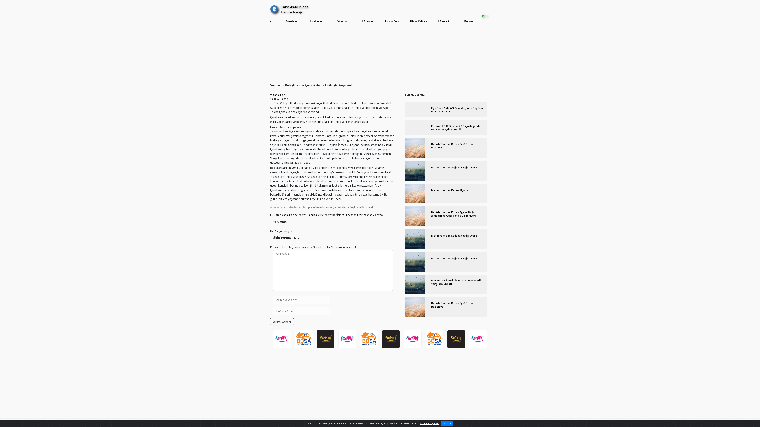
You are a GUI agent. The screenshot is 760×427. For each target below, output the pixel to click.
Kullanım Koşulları (429, 423)
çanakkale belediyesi (294, 215)
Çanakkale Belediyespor (322, 215)
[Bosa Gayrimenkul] (304, 339)
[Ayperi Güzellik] (282, 339)
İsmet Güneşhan (347, 215)
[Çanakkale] (274, 8)
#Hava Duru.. (393, 21)
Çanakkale (279, 95)
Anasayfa (276, 207)
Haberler (292, 207)
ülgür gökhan (364, 215)
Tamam (447, 423)
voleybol (378, 215)
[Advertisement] (380, 53)
